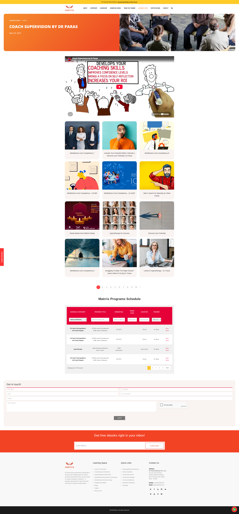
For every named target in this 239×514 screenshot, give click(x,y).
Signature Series (115, 8)
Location (144, 312)
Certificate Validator (128, 477)
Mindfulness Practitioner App (103, 480)
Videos (96, 488)
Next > (167, 368)
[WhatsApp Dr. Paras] (234, 509)
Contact (165, 8)
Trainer (156, 312)
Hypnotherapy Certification (102, 474)
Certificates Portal (128, 474)
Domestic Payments (128, 483)
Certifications (155, 8)
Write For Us (98, 491)
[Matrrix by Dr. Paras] (69, 8)
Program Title (100, 312)
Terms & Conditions (128, 480)
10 (136, 287)
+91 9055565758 (159, 483)
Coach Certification (100, 469)
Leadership (103, 8)
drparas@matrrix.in (158, 485)
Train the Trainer (129, 8)
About (85, 8)
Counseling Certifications (102, 472)
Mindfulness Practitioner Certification (105, 477)
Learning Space (143, 8)
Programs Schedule (100, 483)
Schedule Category (77, 312)
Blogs (96, 485)
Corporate (93, 8)
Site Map (125, 485)
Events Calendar (127, 472)
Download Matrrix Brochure (127, 2)
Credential (119, 312)
